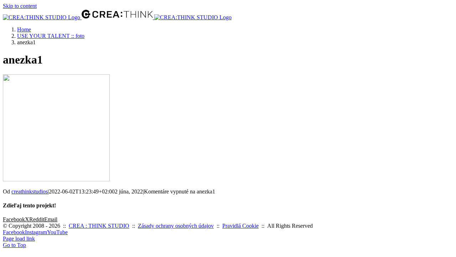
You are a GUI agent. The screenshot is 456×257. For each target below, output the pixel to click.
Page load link (19, 239)
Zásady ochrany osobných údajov (176, 226)
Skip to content (20, 6)
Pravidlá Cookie (240, 226)
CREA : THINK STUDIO (99, 226)
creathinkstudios (29, 191)
